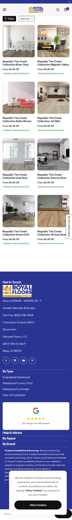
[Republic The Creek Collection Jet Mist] (53, 98)
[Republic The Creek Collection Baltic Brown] (19, 98)
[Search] (58, 10)
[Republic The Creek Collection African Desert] (53, 211)
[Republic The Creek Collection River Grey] (19, 41)
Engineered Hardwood (16, 377)
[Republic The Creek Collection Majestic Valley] (53, 41)
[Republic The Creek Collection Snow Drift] (19, 211)
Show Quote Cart (69, 226)
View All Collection (14, 395)
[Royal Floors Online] (36, 10)
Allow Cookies (38, 505)
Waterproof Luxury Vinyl (18, 383)
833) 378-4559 (24, 315)
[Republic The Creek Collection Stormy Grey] (53, 154)
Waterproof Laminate (16, 389)
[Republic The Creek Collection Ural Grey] (19, 154)
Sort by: (25, 18)
